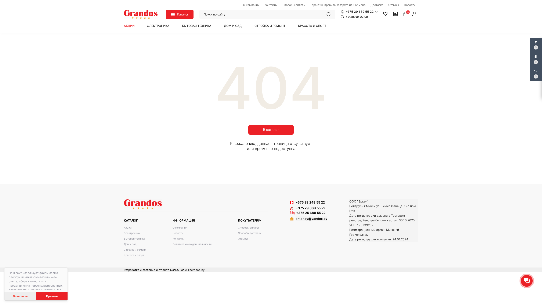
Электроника (158, 26)
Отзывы (243, 238)
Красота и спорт (312, 26)
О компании (180, 227)
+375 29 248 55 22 (310, 202)
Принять (52, 296)
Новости (178, 233)
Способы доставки (249, 233)
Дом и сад (233, 26)
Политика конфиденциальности (192, 244)
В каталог (271, 130)
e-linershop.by (195, 270)
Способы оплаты (248, 227)
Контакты (178, 238)
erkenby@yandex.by (311, 219)
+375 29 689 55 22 (309, 208)
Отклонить (20, 296)
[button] (359, 11)
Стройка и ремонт (269, 26)
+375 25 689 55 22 (310, 213)
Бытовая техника (196, 26)
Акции (129, 26)
